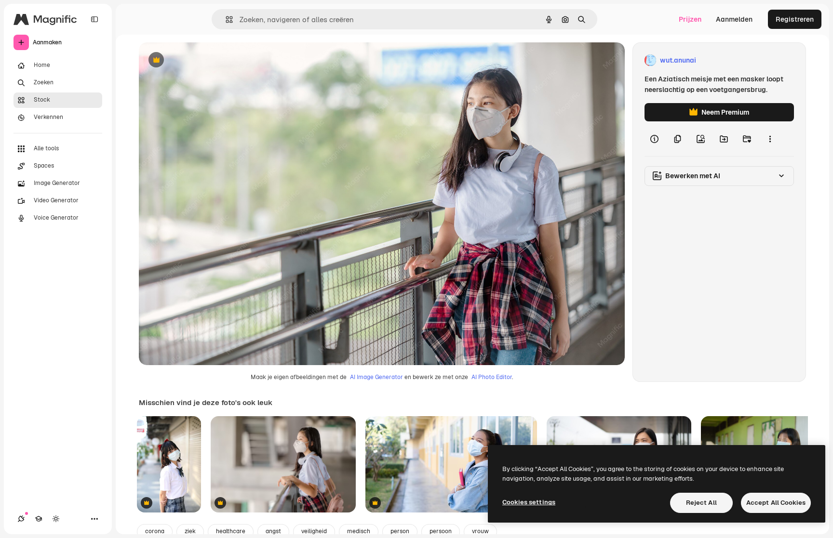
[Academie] (38, 518)
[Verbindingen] (21, 518)
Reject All (701, 503)
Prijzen (690, 19)
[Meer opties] (769, 138)
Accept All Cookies (776, 503)
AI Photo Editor (491, 377)
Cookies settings (528, 502)
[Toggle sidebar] (94, 19)
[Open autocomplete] (225, 19)
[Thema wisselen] (56, 518)
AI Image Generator (376, 377)
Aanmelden (734, 19)
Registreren (795, 19)
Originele (202, 60)
